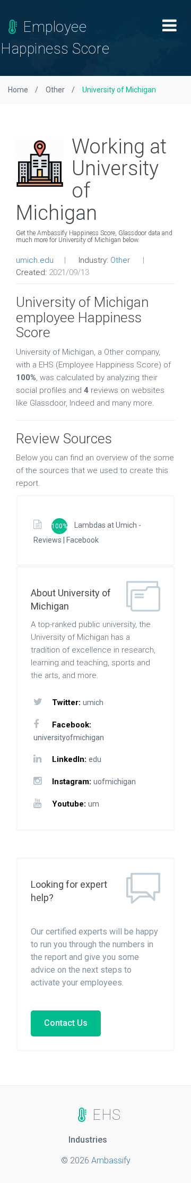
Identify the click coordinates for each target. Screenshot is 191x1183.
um (93, 804)
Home (18, 89)
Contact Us (66, 1023)
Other (55, 89)
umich (93, 702)
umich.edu (35, 260)
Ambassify (111, 1160)
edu (95, 759)
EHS (105, 1115)
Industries (87, 1140)
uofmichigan (114, 781)
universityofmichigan (68, 737)
